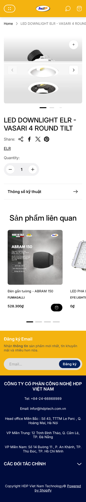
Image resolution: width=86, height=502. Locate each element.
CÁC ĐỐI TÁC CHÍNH (25, 463)
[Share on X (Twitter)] (38, 139)
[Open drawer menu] (9, 8)
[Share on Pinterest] (46, 139)
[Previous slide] (12, 70)
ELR (7, 148)
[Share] (21, 139)
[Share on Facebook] (29, 139)
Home (8, 23)
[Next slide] (73, 70)
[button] (43, 107)
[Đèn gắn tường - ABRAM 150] (35, 257)
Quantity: (12, 157)
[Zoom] (73, 44)
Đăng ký (69, 364)
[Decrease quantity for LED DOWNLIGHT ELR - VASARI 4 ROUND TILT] (10, 169)
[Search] (68, 8)
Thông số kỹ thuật (24, 191)
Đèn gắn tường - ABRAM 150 (30, 291)
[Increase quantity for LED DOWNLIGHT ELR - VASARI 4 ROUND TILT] (32, 169)
